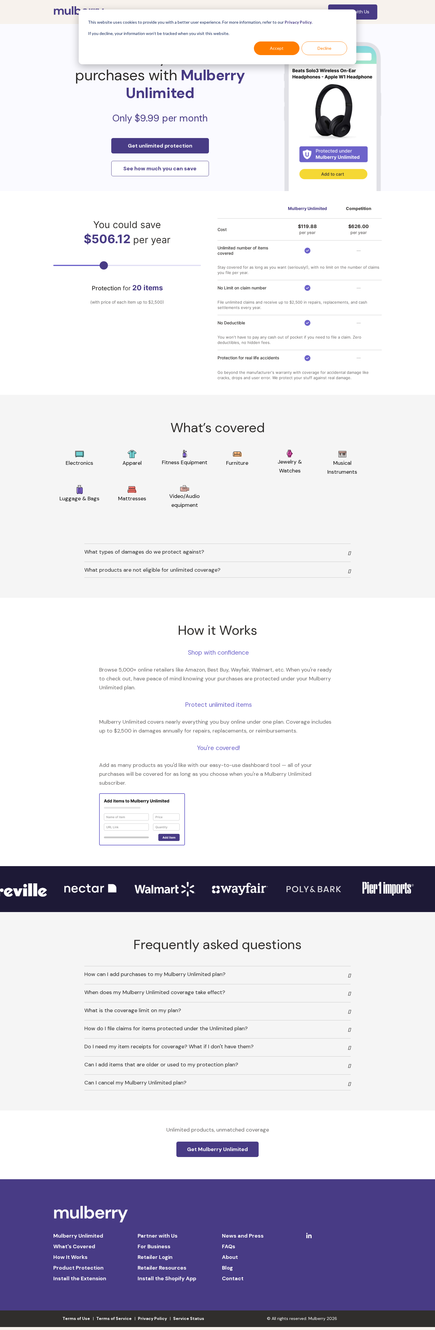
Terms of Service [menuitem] (114, 1318)
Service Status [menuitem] (188, 1318)
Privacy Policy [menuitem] (152, 1318)
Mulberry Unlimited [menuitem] (78, 1235)
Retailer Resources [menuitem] (162, 1267)
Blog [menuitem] (227, 1267)
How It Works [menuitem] (70, 1257)
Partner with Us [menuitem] (158, 1235)
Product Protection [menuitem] (78, 1267)
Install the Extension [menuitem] (79, 1278)
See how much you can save (159, 168)
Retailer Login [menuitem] (155, 1257)
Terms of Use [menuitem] (76, 1318)
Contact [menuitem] (233, 1278)
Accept (276, 48)
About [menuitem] (230, 1257)
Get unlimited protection (160, 145)
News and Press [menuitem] (243, 1235)
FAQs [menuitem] (228, 1246)
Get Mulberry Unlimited (217, 1149)
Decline (324, 48)
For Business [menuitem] (154, 1246)
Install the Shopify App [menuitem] (167, 1278)
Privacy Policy (298, 22)
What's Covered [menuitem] (74, 1246)
